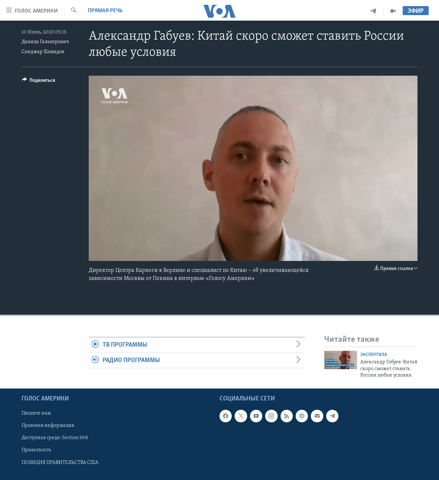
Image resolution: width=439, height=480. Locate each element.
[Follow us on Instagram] (271, 416)
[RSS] (287, 416)
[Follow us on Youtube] (256, 416)
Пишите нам (36, 413)
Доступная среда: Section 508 (55, 437)
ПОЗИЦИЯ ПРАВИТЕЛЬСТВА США (60, 462)
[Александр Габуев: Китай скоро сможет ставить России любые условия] (340, 360)
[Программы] (393, 11)
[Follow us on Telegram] (332, 416)
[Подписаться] (317, 416)
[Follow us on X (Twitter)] (241, 416)
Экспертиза (373, 354)
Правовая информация (48, 425)
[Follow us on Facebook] (226, 416)
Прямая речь (105, 11)
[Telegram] (373, 11)
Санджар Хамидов (43, 51)
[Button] (38, 82)
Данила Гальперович (45, 41)
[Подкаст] (302, 416)
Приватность (36, 450)
